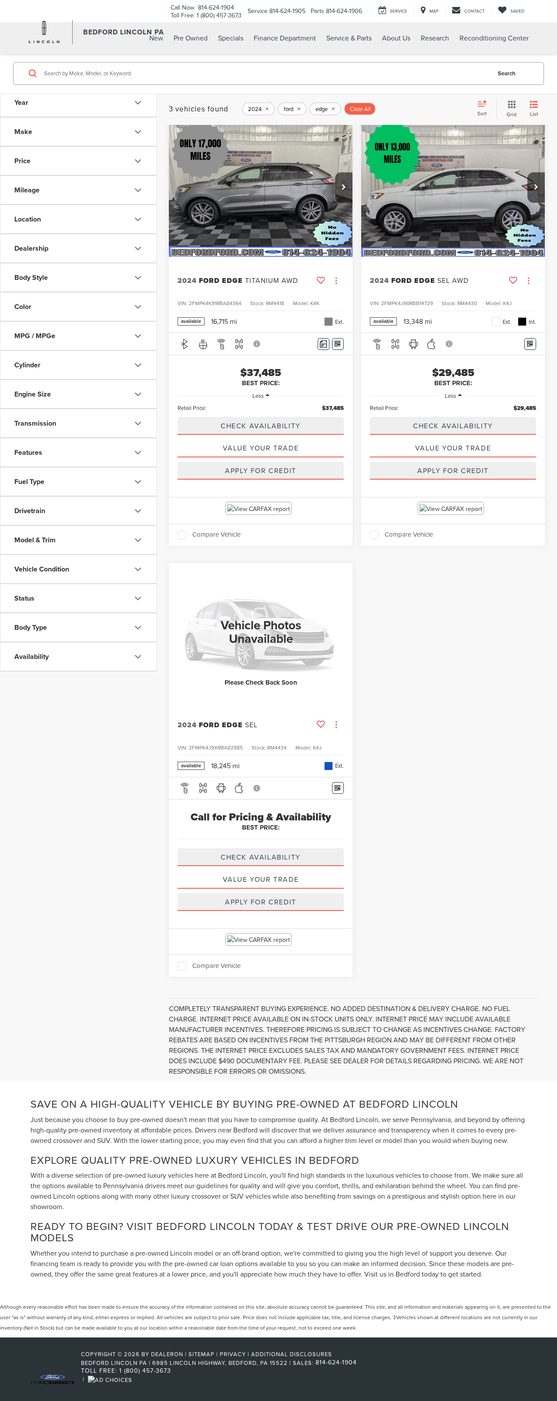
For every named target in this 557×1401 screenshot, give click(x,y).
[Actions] (336, 280)
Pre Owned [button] (191, 38)
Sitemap (201, 1354)
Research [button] (435, 38)
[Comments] (323, 344)
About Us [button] (396, 38)
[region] (261, 408)
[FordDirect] (52, 1378)
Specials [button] (230, 38)
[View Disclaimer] (257, 344)
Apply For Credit (260, 470)
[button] (343, 187)
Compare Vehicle (216, 535)
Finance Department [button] (285, 38)
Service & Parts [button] (349, 38)
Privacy (233, 1354)
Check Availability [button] (261, 425)
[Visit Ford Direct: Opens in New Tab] (111, 1379)
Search (507, 73)
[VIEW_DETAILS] (260, 632)
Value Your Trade (261, 448)
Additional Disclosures (291, 1354)
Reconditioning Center (494, 38)
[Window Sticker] (338, 344)
